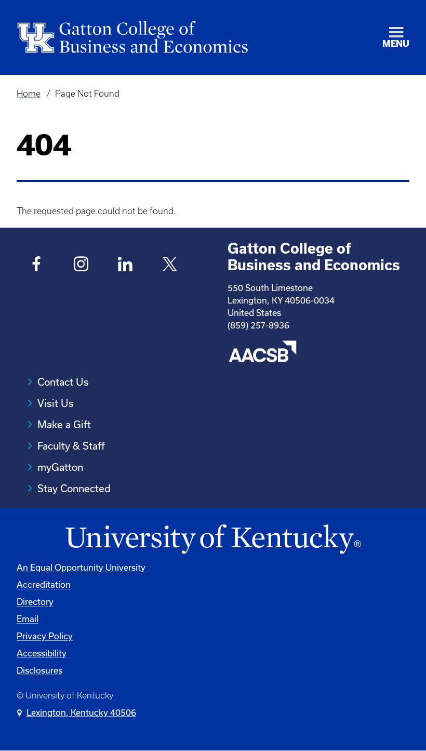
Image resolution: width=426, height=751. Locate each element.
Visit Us (55, 403)
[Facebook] (36, 265)
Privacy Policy (45, 636)
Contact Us (63, 382)
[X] (170, 265)
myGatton (60, 467)
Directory (35, 602)
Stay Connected (74, 488)
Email (27, 619)
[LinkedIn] (125, 265)
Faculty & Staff (71, 446)
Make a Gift (64, 424)
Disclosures (39, 670)
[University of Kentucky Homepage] (213, 539)
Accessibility (41, 653)
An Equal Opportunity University (81, 567)
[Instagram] (81, 265)
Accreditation (44, 584)
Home (29, 93)
